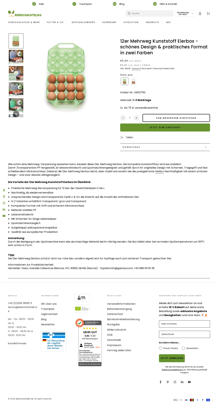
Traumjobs (47, 309)
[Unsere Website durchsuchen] (129, 13)
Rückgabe (113, 324)
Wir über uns (49, 304)
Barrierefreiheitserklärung (123, 319)
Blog (43, 319)
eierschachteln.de (24, 398)
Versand (136, 68)
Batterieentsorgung (119, 309)
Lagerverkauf (49, 314)
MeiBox (159, 171)
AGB (110, 335)
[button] (16, 41)
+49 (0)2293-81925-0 (20, 303)
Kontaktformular (17, 343)
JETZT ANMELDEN (172, 358)
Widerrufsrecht (116, 330)
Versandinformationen (121, 304)
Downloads (114, 340)
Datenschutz (115, 314)
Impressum (114, 345)
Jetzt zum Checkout (165, 127)
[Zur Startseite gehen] (24, 13)
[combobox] (150, 13)
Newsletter (48, 324)
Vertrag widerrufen (119, 350)
